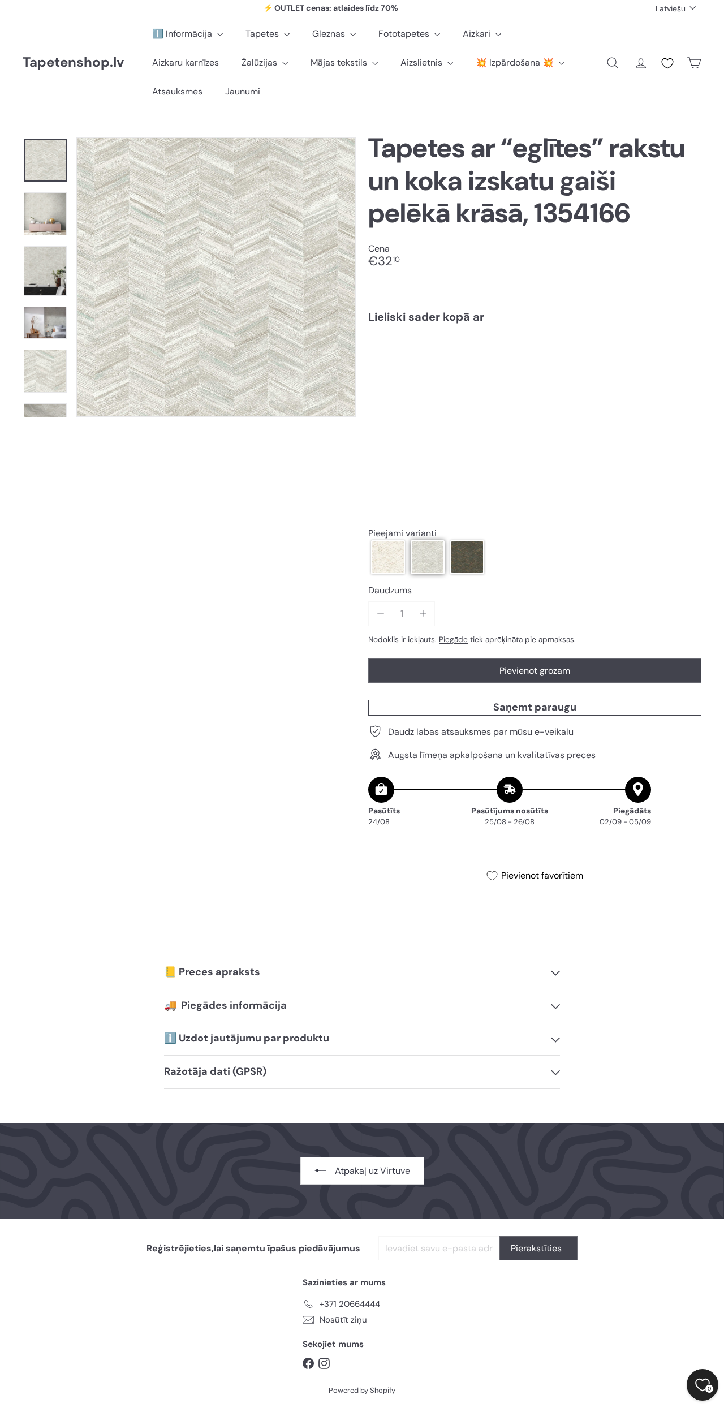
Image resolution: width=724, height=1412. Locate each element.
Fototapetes (405, 34)
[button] (388, 557)
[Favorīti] (667, 63)
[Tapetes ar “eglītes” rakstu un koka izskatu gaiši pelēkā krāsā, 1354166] (535, 371)
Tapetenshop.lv (73, 62)
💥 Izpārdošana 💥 (516, 62)
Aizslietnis (422, 62)
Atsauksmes (177, 91)
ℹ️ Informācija (183, 34)
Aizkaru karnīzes (185, 62)
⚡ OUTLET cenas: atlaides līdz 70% (330, 8)
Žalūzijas (260, 62)
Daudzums (390, 590)
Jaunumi (242, 91)
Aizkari (478, 34)
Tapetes (263, 34)
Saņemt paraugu (534, 706)
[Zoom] (216, 277)
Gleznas (329, 34)
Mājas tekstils (340, 62)
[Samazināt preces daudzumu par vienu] (380, 613)
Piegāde (453, 639)
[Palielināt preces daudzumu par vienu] (423, 613)
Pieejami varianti (402, 532)
